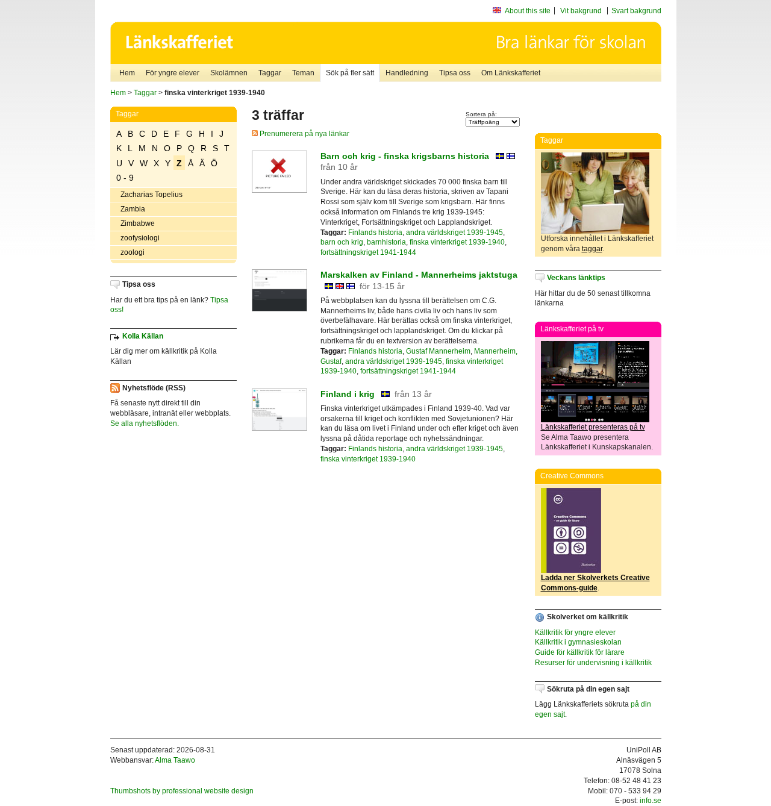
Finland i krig (347, 394)
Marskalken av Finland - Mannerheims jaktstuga (418, 275)
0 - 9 (125, 178)
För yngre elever (172, 73)
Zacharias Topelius (151, 194)
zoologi (132, 252)
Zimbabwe (137, 223)
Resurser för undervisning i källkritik (593, 662)
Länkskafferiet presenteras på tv (593, 427)
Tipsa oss (454, 73)
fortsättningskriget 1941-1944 (368, 252)
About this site (528, 11)
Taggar (269, 73)
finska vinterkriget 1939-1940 (457, 242)
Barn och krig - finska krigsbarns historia (404, 156)
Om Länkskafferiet (510, 73)
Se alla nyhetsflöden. (144, 423)
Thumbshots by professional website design (182, 791)
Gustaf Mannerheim (438, 351)
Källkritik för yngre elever (575, 632)
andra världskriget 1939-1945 (454, 232)
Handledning (407, 73)
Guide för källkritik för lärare (580, 652)
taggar (592, 249)
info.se (650, 800)
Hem (127, 73)
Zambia (132, 209)
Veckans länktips (576, 277)
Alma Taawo (175, 760)
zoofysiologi (140, 238)
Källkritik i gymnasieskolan (578, 642)
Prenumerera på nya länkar (303, 134)
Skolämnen (229, 73)
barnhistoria (386, 242)
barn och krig (341, 242)
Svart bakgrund (636, 11)
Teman (303, 73)
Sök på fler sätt (350, 73)
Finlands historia (375, 232)
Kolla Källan (142, 336)
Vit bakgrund (581, 11)
